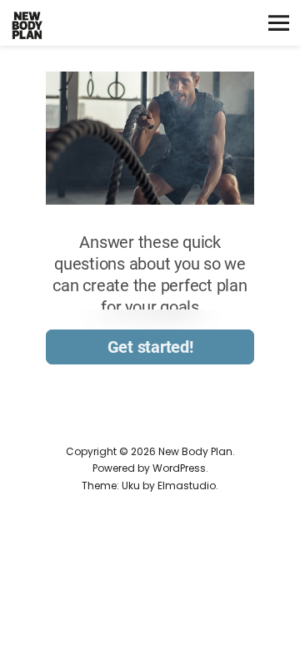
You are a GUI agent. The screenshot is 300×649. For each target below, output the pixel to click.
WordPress (179, 468)
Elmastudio (187, 485)
